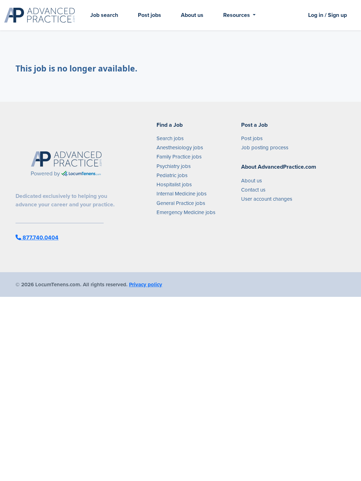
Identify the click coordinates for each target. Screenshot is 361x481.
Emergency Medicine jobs (186, 212)
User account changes (266, 199)
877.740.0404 (40, 237)
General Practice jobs (181, 203)
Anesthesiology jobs (180, 147)
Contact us (253, 190)
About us (192, 15)
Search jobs (170, 138)
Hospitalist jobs (174, 184)
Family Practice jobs (179, 157)
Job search (104, 15)
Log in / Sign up (327, 15)
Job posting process (264, 147)
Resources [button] (237, 15)
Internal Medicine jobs (182, 194)
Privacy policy (145, 284)
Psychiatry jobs (174, 166)
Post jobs (149, 15)
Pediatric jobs (172, 175)
